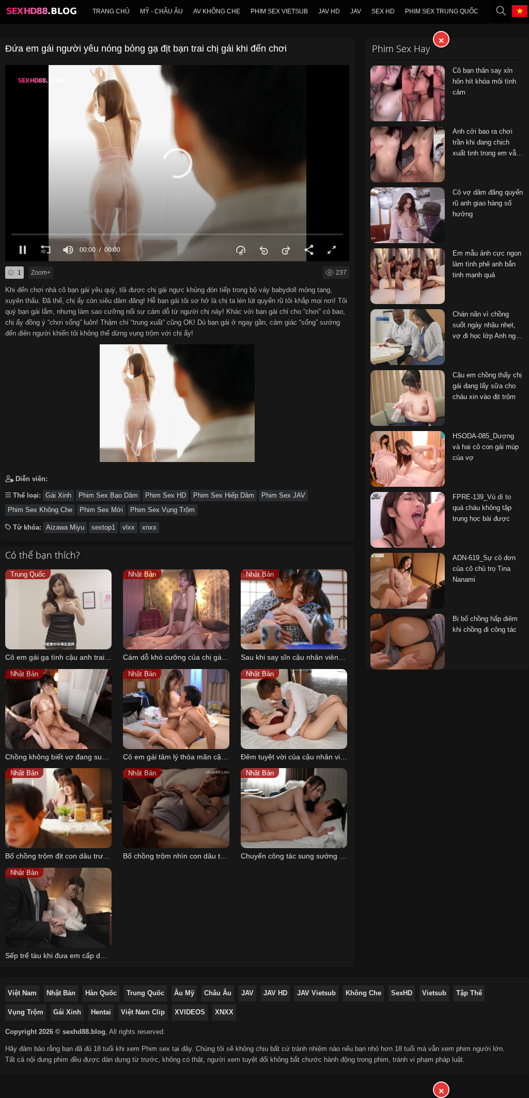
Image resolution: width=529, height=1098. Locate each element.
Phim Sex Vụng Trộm (162, 510)
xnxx (149, 527)
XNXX (224, 1012)
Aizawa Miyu (65, 527)
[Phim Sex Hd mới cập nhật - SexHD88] (41, 13)
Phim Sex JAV (283, 495)
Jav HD (329, 11)
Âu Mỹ (184, 993)
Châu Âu (217, 993)
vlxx (128, 527)
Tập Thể (469, 993)
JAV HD (275, 993)
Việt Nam (22, 993)
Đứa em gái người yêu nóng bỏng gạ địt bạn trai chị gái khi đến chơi (146, 48)
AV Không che (216, 11)
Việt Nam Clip (143, 1012)
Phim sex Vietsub (279, 11)
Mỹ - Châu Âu (161, 11)
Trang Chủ (111, 11)
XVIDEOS (190, 1012)
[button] (177, 163)
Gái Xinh (58, 495)
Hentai (101, 1012)
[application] (177, 163)
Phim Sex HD (165, 495)
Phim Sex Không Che (40, 510)
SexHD (401, 993)
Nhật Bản (60, 993)
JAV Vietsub (316, 993)
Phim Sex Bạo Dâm (108, 495)
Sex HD (383, 11)
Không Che (363, 993)
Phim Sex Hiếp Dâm (223, 495)
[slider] (177, 234)
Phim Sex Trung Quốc (441, 11)
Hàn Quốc (101, 993)
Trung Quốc (145, 993)
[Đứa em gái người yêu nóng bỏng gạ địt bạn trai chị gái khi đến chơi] (177, 401)
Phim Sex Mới (101, 510)
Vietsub (434, 993)
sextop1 (103, 527)
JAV (355, 11)
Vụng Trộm (25, 1012)
